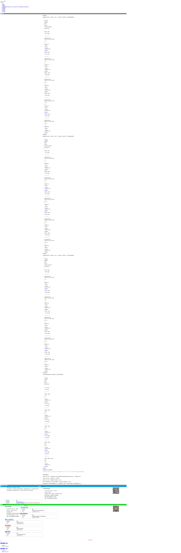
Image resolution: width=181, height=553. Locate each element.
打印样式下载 (26, 6)
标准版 (6, 6)
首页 (3, 3)
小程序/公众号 (15, 6)
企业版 (8, 6)
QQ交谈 (3, 545)
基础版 (3, 6)
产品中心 (3, 5)
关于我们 (3, 11)
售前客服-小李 (4, 548)
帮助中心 (3, 9)
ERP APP (11, 6)
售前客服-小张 (4, 543)
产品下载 (19, 6)
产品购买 (3, 8)
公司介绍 (3, 10)
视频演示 (22, 6)
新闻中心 (3, 4)
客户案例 (3, 7)
